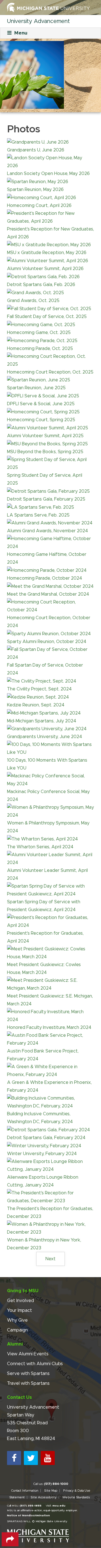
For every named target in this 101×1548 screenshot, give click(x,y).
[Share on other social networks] (10, 1539)
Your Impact (19, 1310)
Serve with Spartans (28, 1373)
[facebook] (14, 1458)
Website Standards (76, 1497)
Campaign (17, 1330)
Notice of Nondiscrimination (28, 1515)
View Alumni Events (28, 1354)
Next (50, 1259)
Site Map (50, 1490)
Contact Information (24, 1490)
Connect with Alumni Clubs (35, 1364)
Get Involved (20, 1300)
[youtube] (48, 1458)
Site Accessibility (43, 1497)
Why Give (17, 1320)
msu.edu (58, 1505)
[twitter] (31, 1458)
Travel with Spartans (28, 1383)
